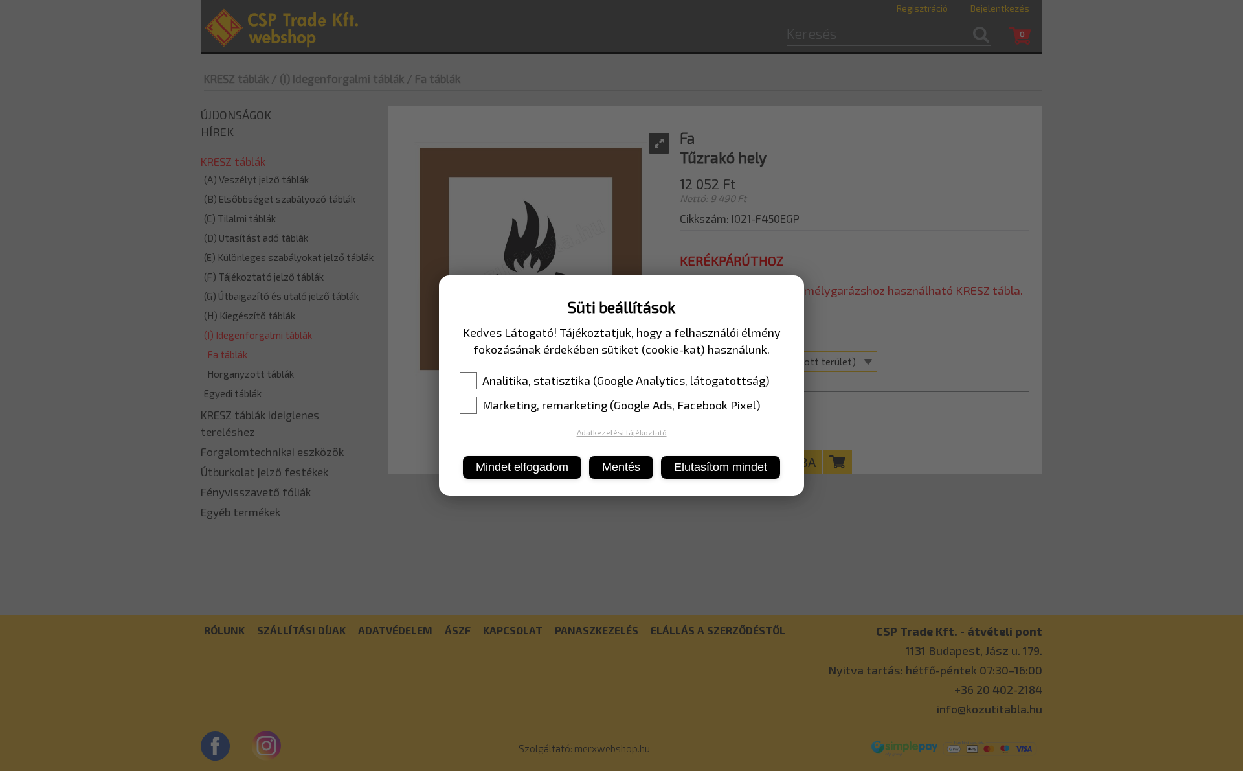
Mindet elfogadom (522, 467)
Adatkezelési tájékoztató (622, 432)
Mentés (621, 467)
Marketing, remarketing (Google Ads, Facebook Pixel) (621, 405)
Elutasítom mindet (720, 467)
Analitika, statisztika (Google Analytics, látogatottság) (626, 380)
